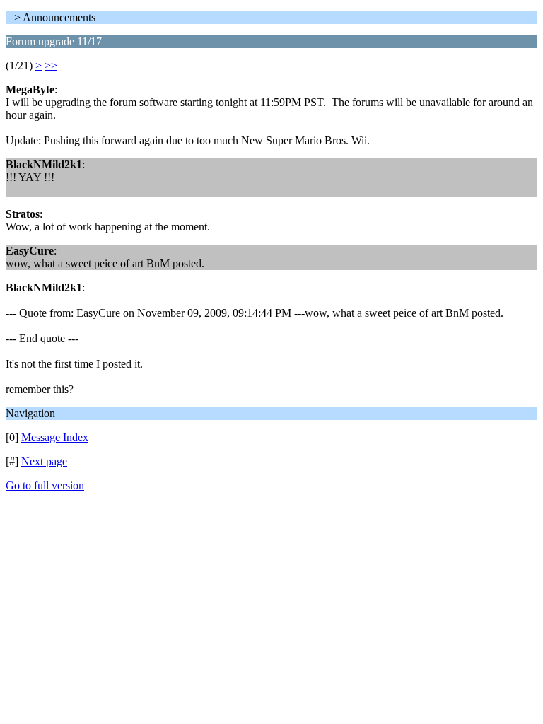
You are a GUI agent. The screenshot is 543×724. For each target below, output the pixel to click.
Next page (44, 461)
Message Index (54, 437)
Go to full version (45, 485)
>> (51, 65)
